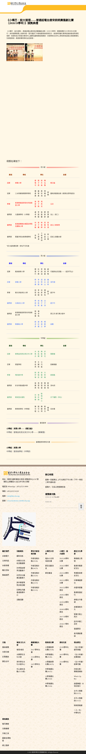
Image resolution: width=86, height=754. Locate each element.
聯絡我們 (5, 575)
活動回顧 (20, 600)
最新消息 (20, 556)
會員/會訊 (20, 650)
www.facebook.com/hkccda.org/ (18, 501)
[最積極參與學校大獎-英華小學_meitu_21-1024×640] (71, 126)
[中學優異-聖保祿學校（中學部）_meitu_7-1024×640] (52, 126)
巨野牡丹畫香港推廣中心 (21, 592)
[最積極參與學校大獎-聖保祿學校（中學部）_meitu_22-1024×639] (15, 144)
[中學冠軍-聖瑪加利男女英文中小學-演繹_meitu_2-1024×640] (52, 107)
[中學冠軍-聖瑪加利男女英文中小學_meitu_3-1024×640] (34, 107)
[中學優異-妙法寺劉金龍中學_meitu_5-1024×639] (34, 126)
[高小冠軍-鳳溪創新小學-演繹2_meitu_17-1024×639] (15, 89)
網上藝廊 (5, 745)
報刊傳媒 (5, 724)
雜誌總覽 (5, 647)
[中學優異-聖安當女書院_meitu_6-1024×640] (15, 126)
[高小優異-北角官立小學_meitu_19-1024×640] (15, 107)
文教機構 (5, 728)
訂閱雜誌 (5, 657)
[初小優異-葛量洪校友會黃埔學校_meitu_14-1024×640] (52, 70)
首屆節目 (77, 629)
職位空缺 (5, 570)
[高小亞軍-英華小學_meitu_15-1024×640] (34, 89)
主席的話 (5, 561)
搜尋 (81, 507)
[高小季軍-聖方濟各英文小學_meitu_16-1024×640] (52, 89)
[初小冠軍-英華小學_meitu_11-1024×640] (15, 52)
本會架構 (5, 565)
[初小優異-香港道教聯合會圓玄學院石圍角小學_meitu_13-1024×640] (34, 70)
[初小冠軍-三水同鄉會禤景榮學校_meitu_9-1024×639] (52, 52)
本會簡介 (5, 556)
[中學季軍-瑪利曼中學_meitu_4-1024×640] (71, 107)
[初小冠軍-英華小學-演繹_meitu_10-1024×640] (34, 52)
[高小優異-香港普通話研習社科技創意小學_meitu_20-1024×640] (71, 89)
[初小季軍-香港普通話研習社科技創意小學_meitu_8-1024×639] (71, 52)
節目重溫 (48, 573)
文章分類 (5, 652)
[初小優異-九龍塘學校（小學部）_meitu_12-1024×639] (15, 70)
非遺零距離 (78, 587)
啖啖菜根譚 (78, 705)
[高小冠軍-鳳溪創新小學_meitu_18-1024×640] (71, 70)
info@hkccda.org (13, 496)
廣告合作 (5, 661)
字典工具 (5, 733)
